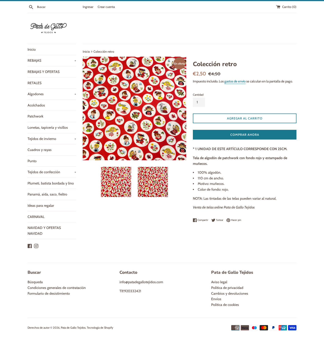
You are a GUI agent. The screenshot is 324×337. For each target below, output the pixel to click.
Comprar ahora (244, 135)
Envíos (216, 299)
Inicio (32, 49)
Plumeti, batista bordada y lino (51, 183)
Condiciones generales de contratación (57, 288)
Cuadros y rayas (40, 150)
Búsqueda (35, 282)
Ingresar (88, 7)
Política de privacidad (227, 288)
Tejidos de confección (52, 172)
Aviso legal (219, 282)
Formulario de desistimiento (49, 293)
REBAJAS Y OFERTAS (44, 72)
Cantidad (198, 94)
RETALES (34, 83)
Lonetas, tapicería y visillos (48, 127)
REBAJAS (52, 60)
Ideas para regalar (41, 205)
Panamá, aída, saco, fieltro (47, 194)
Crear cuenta (106, 7)
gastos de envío (235, 81)
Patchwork (35, 116)
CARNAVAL (36, 217)
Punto (32, 161)
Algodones (52, 94)
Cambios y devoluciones (229, 293)
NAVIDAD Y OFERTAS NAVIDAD (44, 231)
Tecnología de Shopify (100, 327)
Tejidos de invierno (52, 139)
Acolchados (36, 105)
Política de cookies (225, 305)
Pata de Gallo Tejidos (73, 327)
